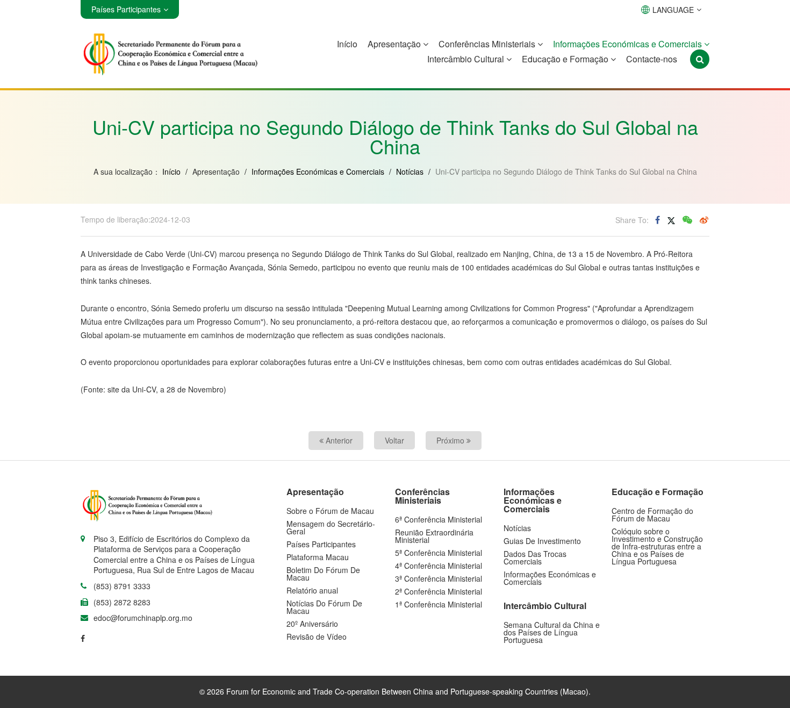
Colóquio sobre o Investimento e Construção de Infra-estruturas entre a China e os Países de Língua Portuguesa (657, 546)
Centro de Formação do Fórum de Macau (652, 514)
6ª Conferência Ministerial (438, 519)
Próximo (451, 440)
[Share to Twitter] (671, 220)
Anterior (338, 440)
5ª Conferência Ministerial (438, 552)
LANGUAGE (673, 9)
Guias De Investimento (542, 540)
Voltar (394, 440)
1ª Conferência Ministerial (438, 604)
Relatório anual (312, 590)
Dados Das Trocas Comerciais (535, 557)
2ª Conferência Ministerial (438, 591)
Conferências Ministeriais (488, 44)
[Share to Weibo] (704, 220)
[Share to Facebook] (657, 220)
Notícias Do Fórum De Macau (324, 607)
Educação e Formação (566, 59)
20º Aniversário (312, 623)
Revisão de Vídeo (316, 636)
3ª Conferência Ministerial (438, 578)
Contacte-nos (651, 59)
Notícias (409, 171)
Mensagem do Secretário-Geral (330, 527)
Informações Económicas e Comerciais (628, 44)
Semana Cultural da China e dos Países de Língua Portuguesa (552, 632)
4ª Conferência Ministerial (438, 565)
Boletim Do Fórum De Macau (323, 573)
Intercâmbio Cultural (466, 59)
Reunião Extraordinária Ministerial (434, 536)
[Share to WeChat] (687, 220)
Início (347, 44)
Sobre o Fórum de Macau (330, 510)
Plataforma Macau (317, 557)
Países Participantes (321, 544)
